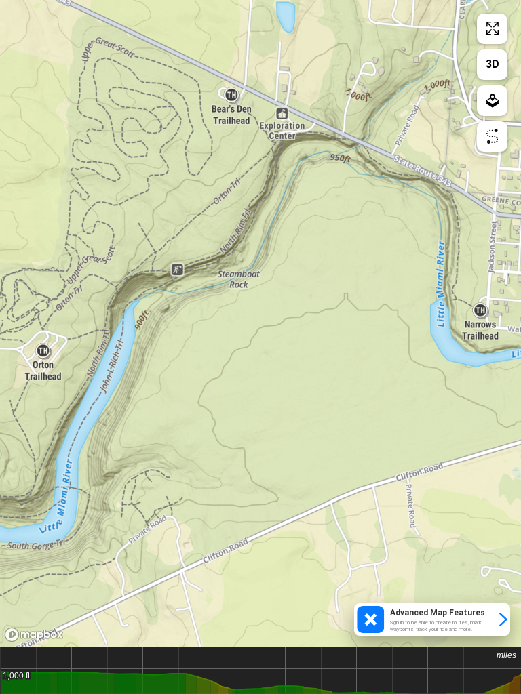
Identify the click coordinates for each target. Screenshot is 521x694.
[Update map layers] (492, 100)
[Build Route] (492, 136)
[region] (260, 323)
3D (492, 64)
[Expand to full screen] (492, 29)
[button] (432, 619)
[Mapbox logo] (34, 634)
